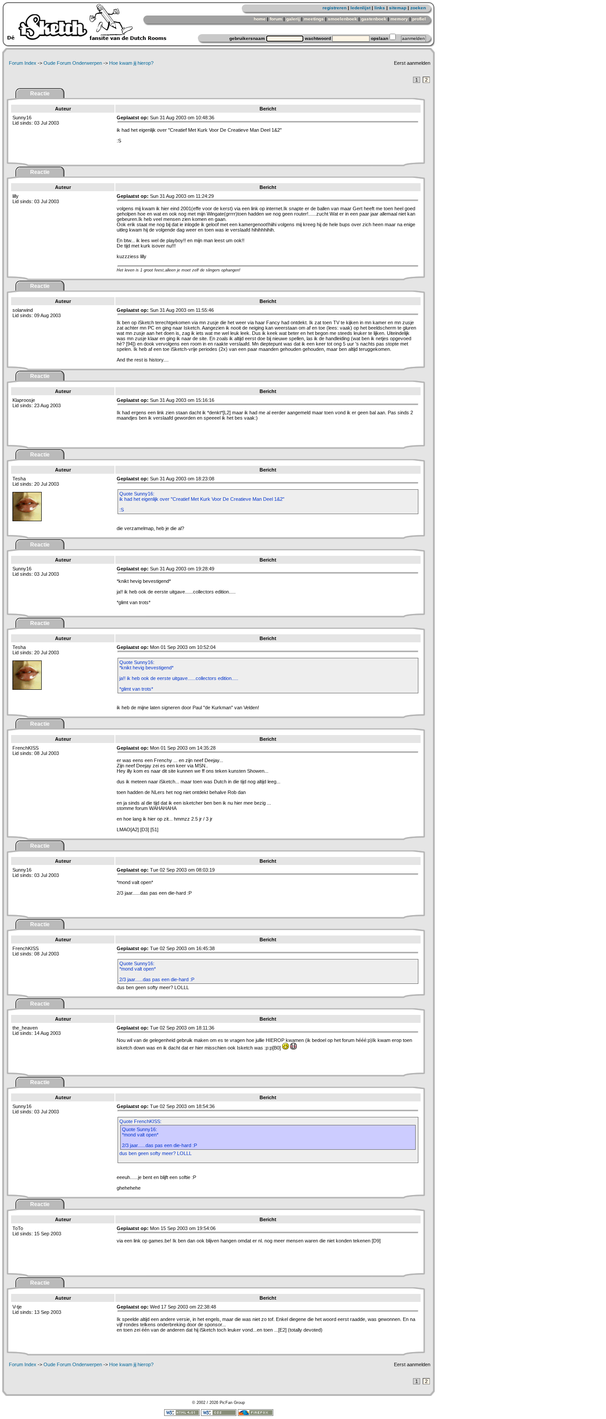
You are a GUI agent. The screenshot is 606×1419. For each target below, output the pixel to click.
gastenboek (373, 18)
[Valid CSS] (218, 1414)
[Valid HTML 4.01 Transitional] (182, 1414)
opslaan (379, 38)
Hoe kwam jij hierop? (131, 63)
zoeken (418, 7)
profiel (419, 18)
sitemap (397, 7)
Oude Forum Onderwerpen (72, 63)
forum (276, 18)
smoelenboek (342, 18)
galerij (293, 18)
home (260, 18)
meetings (314, 18)
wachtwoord (318, 38)
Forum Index (22, 63)
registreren (334, 7)
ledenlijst (360, 7)
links (379, 7)
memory (399, 18)
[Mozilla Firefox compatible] (255, 1414)
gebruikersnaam (247, 38)
